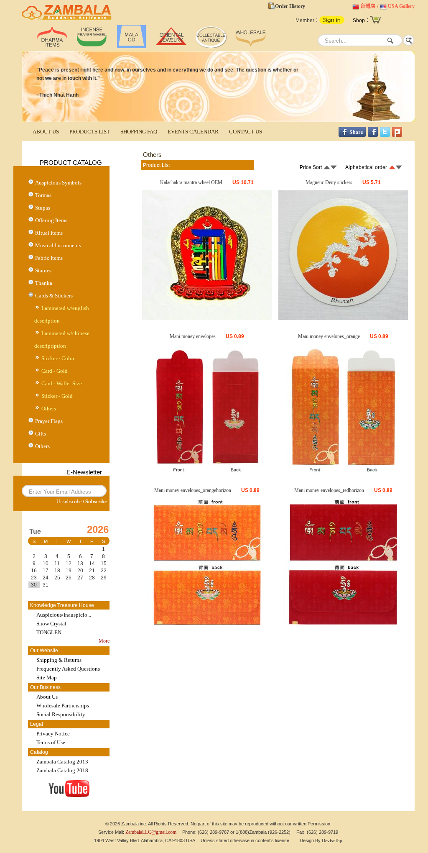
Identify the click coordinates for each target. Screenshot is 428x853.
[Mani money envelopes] (207, 472)
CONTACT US (245, 131)
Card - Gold (54, 371)
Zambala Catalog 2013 (62, 761)
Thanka (43, 283)
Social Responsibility (60, 714)
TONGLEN (48, 632)
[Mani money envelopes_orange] (343, 472)
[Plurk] (397, 135)
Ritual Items (49, 233)
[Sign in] (331, 22)
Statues (43, 270)
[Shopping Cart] (375, 23)
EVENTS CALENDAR (193, 131)
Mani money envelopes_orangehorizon (192, 490)
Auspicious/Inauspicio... (63, 615)
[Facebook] (373, 135)
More (104, 641)
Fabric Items (49, 258)
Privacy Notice (53, 733)
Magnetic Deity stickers (329, 182)
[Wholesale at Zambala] (250, 46)
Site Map (46, 677)
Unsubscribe (69, 502)
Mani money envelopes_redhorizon (329, 490)
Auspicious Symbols (58, 182)
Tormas (43, 195)
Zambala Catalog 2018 (62, 770)
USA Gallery (401, 6)
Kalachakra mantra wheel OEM (191, 182)
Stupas (42, 208)
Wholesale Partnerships (62, 705)
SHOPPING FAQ (138, 131)
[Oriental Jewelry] (171, 46)
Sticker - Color (57, 358)
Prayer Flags (49, 421)
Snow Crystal (51, 623)
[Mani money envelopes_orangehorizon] (207, 626)
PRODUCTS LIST (89, 131)
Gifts (40, 433)
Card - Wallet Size (61, 383)
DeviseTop (332, 840)
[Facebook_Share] (352, 135)
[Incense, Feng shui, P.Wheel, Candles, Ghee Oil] (91, 46)
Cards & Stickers (54, 295)
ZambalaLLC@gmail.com (150, 832)
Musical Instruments (58, 245)
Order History (290, 6)
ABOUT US (46, 131)
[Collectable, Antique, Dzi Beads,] (211, 46)
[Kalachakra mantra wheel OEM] (207, 318)
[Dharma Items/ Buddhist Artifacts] (67, 20)
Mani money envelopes (193, 336)
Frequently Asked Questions (68, 669)
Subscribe (96, 502)
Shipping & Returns (59, 660)
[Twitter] (385, 135)
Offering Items (51, 220)
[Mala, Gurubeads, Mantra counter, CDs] (131, 46)
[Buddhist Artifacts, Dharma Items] (52, 46)
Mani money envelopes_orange (329, 336)
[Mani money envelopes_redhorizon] (343, 626)
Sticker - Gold (57, 396)
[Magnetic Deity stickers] (343, 318)
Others (48, 408)
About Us (47, 697)
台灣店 (367, 6)
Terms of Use (50, 742)
